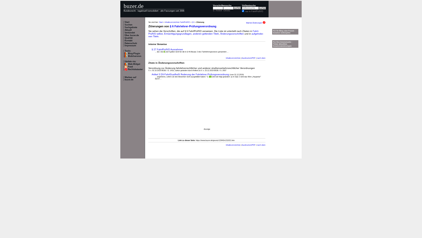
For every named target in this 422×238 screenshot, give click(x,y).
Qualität (129, 38)
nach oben (261, 58)
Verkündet (130, 33)
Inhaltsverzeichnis (233, 58)
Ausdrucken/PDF (249, 58)
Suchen (128, 25)
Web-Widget (134, 64)
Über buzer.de (132, 35)
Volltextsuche (249, 5)
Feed (130, 67)
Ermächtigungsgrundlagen (178, 33)
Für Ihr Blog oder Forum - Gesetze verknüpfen (284, 32)
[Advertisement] (207, 107)
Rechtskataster (135, 69)
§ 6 (193, 22)
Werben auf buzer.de (130, 78)
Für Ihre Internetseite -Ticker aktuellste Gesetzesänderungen (282, 44)
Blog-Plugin (134, 53)
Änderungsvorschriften (232, 33)
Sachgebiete (131, 27)
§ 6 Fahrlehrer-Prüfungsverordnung (193, 26)
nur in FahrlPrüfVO (254, 11)
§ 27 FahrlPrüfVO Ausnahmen (167, 49)
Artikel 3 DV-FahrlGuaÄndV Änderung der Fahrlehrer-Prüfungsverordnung (190, 74)
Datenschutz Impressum (131, 44)
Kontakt (128, 41)
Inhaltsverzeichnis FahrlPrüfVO (177, 22)
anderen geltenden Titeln (206, 33)
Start (127, 22)
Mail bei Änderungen (254, 23)
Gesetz (226, 10)
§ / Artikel (217, 10)
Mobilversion (134, 56)
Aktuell (128, 30)
